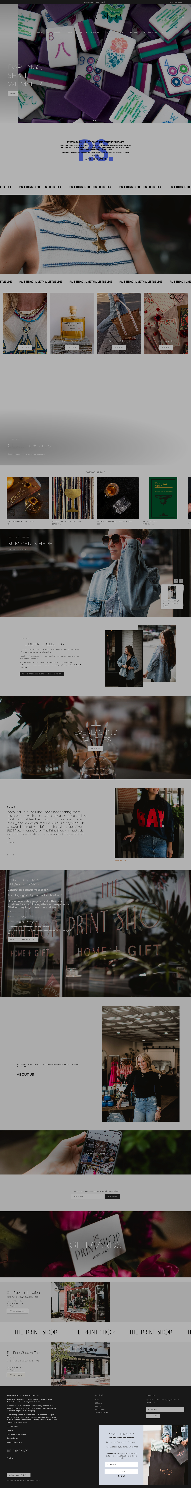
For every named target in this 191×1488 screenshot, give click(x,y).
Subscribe (121, 1471)
